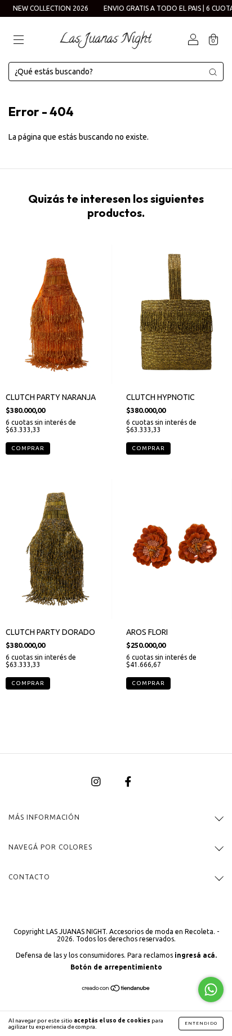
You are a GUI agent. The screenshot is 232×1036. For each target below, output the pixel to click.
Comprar (148, 683)
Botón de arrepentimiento (116, 967)
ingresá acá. (196, 955)
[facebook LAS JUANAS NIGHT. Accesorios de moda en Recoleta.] (128, 781)
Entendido (201, 1023)
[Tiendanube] (116, 989)
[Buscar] (212, 72)
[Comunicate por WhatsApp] (211, 989)
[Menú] (18, 40)
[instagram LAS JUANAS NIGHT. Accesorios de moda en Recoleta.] (97, 781)
